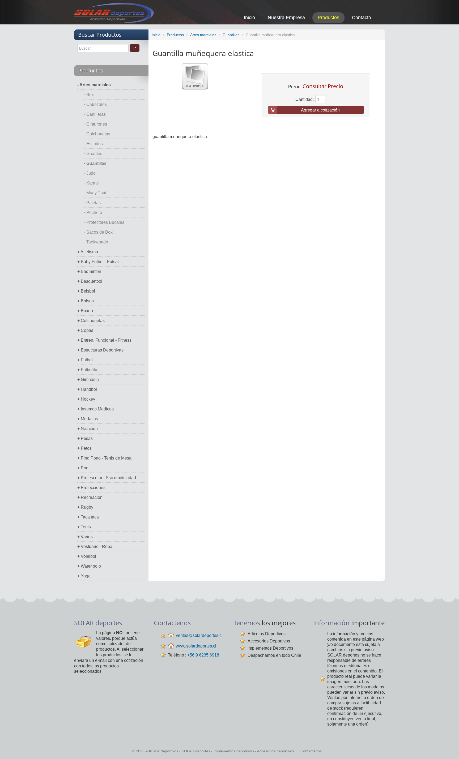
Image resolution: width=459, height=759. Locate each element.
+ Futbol (85, 360)
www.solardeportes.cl (196, 646)
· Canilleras (95, 114)
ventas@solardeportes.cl (199, 635)
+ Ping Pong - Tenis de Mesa (104, 458)
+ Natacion (87, 428)
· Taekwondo (96, 242)
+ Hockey (86, 399)
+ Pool (83, 468)
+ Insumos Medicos (95, 409)
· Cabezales (95, 104)
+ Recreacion (90, 497)
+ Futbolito (87, 369)
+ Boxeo (85, 310)
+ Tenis (84, 527)
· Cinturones (95, 124)
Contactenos (311, 751)
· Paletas (92, 202)
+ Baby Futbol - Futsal (98, 261)
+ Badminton (89, 271)
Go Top (449, 748)
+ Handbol (87, 389)
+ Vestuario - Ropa (94, 546)
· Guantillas (95, 163)
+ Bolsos (85, 301)
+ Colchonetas (91, 320)
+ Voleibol (86, 556)
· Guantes (93, 153)
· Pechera (93, 212)
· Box (89, 94)
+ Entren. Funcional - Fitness (104, 340)
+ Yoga (84, 576)
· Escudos (93, 143)
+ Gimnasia (88, 379)
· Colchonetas (97, 134)
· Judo (90, 173)
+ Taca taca (88, 517)
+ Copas (85, 330)
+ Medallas (87, 419)
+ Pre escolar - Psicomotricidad (106, 477)
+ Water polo (89, 566)
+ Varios (85, 536)
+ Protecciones (91, 487)
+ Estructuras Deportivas (100, 350)
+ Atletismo (87, 252)
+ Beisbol (86, 291)
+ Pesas (85, 438)
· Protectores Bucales (104, 222)
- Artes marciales (94, 85)
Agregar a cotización (320, 110)
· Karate (91, 183)
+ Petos (84, 448)
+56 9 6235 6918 (203, 655)
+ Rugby (85, 507)
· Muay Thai (95, 193)
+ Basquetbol (89, 281)
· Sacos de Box (98, 232)
